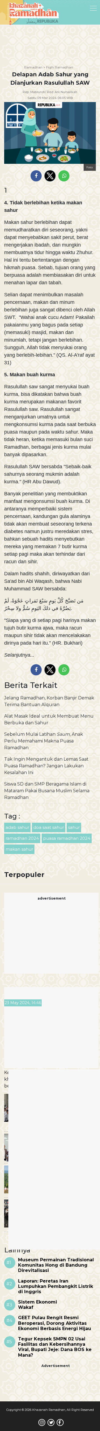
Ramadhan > (34, 67)
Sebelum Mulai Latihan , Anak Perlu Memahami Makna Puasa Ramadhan (43, 741)
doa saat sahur (48, 827)
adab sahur (17, 827)
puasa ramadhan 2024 (66, 838)
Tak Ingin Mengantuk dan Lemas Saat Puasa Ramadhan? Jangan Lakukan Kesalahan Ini (46, 765)
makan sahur (19, 849)
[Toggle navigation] (79, 8)
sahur (74, 827)
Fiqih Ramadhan (59, 67)
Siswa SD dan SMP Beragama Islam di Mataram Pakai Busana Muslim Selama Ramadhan (46, 790)
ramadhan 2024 (22, 838)
